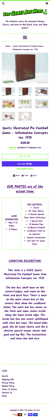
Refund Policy (8, 386)
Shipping (12, 147)
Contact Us (7, 392)
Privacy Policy (8, 383)
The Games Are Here (32, 410)
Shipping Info (8, 379)
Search (5, 376)
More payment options (25, 168)
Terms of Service (9, 389)
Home (4, 396)
